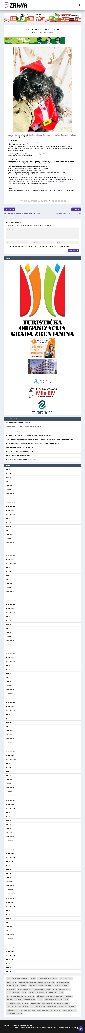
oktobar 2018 (10, 853)
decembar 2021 (10, 698)
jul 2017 (8, 914)
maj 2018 (8, 873)
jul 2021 (8, 718)
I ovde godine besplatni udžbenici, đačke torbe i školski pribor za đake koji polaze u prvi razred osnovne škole (39, 439)
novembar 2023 (10, 604)
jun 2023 (8, 624)
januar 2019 (9, 841)
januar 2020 (9, 792)
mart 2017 (9, 930)
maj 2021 (8, 726)
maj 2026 (8, 481)
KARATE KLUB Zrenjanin (61, 985)
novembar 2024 (10, 555)
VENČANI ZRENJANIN (12, 1010)
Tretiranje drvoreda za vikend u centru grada (20, 431)
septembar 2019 (10, 808)
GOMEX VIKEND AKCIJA (66, 978)
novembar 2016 (10, 947)
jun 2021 (8, 722)
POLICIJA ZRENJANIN (29, 999)
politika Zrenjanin (50, 999)
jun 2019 (8, 820)
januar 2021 (9, 743)
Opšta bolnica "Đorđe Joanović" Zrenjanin (49, 996)
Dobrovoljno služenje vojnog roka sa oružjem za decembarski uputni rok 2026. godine (32, 443)
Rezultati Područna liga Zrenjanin (41, 1003)
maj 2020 (8, 775)
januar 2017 (9, 939)
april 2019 (9, 828)
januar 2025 (9, 547)
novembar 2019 (10, 800)
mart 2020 (9, 783)
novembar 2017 (10, 898)
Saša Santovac (58, 1003)
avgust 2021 (9, 714)
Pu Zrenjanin (11, 1003)
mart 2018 (9, 881)
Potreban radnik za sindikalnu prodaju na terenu (21, 459)
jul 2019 (8, 816)
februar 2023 (10, 641)
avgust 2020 (9, 763)
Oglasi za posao (52, 1028)
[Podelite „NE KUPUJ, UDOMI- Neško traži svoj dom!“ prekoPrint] (45, 201)
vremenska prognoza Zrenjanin (42, 1010)
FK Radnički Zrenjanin (44, 978)
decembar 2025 (10, 502)
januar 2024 (9, 596)
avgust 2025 (9, 518)
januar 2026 (9, 498)
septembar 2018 (10, 857)
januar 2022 (9, 694)
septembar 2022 (11, 661)
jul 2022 (8, 669)
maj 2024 (8, 579)
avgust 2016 (9, 959)
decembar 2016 (10, 943)
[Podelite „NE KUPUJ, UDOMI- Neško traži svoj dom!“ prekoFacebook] (25, 201)
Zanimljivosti (41, 1028)
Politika (22, 1028)
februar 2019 (10, 836)
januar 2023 (9, 645)
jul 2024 (8, 571)
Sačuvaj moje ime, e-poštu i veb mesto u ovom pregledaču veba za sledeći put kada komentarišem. (39, 246)
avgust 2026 (9, 469)
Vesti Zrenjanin (25, 1010)
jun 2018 (8, 869)
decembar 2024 (10, 551)
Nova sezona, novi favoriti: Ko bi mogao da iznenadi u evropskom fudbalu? (28, 435)
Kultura (33, 1028)
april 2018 (9, 877)
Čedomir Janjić (11, 1013)
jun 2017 (8, 918)
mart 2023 (9, 636)
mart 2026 (9, 489)
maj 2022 (8, 677)
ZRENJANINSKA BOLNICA (69, 1010)
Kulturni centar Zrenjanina (61, 989)
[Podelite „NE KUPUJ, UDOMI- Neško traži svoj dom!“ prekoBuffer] (39, 201)
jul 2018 (8, 865)
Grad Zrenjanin (11, 982)
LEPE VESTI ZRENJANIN (13, 992)
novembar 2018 (10, 849)
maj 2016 (8, 971)
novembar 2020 (10, 751)
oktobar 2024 (10, 559)
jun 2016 (8, 967)
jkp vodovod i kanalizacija (46, 982)
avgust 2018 (9, 861)
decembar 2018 (10, 845)
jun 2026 (8, 477)
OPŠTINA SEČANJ (29, 996)
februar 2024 (10, 592)
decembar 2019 (10, 796)
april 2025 (9, 534)
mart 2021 (9, 734)
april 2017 (9, 926)
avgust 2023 (9, 616)
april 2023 (9, 632)
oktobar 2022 (10, 657)
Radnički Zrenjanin (22, 1003)
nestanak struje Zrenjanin (54, 992)
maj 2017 (8, 922)
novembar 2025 (10, 506)
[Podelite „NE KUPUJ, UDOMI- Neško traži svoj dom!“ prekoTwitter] (29, 201)
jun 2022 (8, 673)
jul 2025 (8, 522)
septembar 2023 (11, 612)
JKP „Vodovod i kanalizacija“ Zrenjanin (40, 985)
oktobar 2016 (10, 951)
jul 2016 (8, 963)
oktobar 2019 (10, 804)
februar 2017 (10, 934)
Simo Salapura (11, 1006)
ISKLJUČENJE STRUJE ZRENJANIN (27, 982)
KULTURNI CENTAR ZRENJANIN (42, 989)
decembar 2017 (10, 894)
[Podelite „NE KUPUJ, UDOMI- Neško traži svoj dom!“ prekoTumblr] (32, 201)
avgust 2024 (9, 567)
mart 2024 (9, 587)
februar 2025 (10, 543)
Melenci (23, 992)
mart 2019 (9, 832)
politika (40, 999)
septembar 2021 (10, 710)
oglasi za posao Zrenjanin (15, 996)
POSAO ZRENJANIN (63, 999)
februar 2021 (10, 739)
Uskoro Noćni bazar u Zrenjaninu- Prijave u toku (20, 455)
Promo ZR (61, 1028)
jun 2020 (8, 771)
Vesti (41, 32)
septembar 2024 (11, 563)
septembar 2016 (10, 955)
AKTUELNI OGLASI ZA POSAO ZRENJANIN (17, 978)
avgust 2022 (9, 665)
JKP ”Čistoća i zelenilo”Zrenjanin (16, 985)
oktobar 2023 (10, 608)
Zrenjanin (57, 1010)
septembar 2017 (10, 906)
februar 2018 (10, 885)
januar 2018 (9, 890)
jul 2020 (8, 767)
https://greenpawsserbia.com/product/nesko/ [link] (23, 143)
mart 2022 (9, 685)
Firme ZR (67, 1028)
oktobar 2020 (10, 755)
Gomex (55, 978)
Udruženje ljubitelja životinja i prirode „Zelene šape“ (32, 135)
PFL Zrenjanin (68, 996)
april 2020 (9, 779)
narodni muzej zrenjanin (36, 992)
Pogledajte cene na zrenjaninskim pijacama (19, 422)
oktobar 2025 (10, 510)
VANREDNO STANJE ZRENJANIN (66, 1006)
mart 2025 (9, 538)
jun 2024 (8, 575)
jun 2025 (8, 526)
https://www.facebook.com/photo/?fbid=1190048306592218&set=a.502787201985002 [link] (36, 181)
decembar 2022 (10, 649)
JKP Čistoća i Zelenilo (63, 982)
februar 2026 (10, 494)
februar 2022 (10, 689)
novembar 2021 (10, 702)
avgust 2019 (9, 812)
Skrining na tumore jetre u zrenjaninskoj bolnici (21, 447)
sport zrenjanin (23, 1006)
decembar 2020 (10, 747)
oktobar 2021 (10, 706)
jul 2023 (8, 620)
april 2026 (9, 485)
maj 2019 (8, 824)
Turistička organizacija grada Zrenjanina (43, 1006)
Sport (28, 1028)
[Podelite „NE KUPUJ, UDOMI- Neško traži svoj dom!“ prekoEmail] (42, 201)
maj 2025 (8, 530)
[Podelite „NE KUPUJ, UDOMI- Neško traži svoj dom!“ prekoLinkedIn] (35, 201)
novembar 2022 (10, 653)
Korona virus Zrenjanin (25, 989)
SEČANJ (67, 1003)
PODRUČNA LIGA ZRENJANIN (14, 999)
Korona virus (11, 989)
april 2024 (9, 583)
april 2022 (9, 681)
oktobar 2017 (10, 902)
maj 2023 (8, 628)
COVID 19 (33, 978)
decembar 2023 (10, 600)
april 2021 (9, 730)
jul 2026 (8, 473)
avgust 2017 (9, 910)
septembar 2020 (11, 759)
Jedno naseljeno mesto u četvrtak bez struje (19, 451)
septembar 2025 (11, 514)
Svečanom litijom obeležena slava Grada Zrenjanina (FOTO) (24, 427)
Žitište (20, 1013)
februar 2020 (10, 787)
